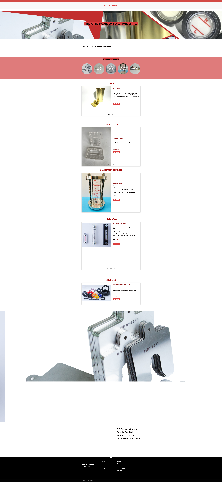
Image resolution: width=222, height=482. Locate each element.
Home (100, 10)
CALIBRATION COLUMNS (120, 195)
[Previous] (80, 69)
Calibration (116, 197)
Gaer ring (119, 296)
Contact (116, 10)
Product (105, 10)
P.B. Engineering (111, 5)
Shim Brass (116, 88)
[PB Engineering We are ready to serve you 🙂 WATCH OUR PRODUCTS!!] (111, 366)
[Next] (142, 69)
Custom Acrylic (118, 138)
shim (115, 100)
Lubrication (123, 241)
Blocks (121, 10)
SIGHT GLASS (118, 147)
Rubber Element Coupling (122, 284)
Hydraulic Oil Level (119, 223)
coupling (116, 296)
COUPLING (118, 294)
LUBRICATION (118, 239)
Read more (116, 103)
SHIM (117, 99)
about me (110, 10)
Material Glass (118, 183)
